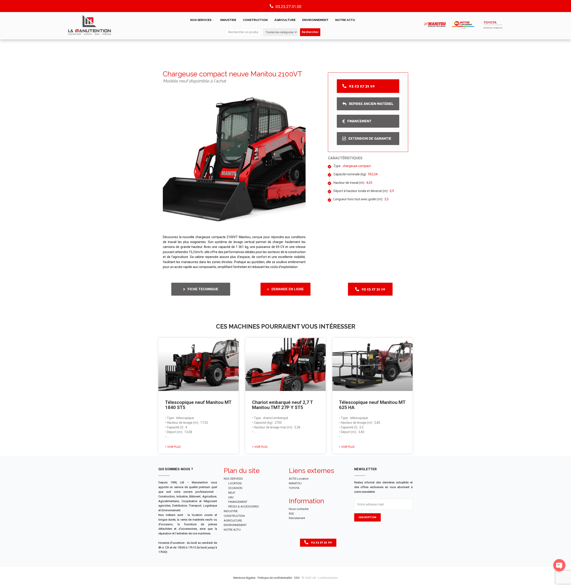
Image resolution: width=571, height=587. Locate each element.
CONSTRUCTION (255, 20)
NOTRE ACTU (345, 20)
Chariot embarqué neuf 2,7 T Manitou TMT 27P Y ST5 (282, 405)
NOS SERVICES (200, 20)
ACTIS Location (299, 478)
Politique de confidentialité (275, 577)
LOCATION (235, 483)
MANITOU (295, 483)
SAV (231, 497)
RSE (291, 513)
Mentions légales (244, 577)
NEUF (231, 492)
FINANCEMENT (237, 501)
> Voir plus (172, 446)
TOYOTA (294, 488)
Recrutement (297, 518)
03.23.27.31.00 (288, 6)
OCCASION (235, 488)
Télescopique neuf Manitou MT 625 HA (372, 405)
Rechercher (310, 32)
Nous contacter (299, 509)
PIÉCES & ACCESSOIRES (243, 506)
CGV (297, 577)
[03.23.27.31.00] (271, 6)
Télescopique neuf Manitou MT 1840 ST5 (198, 405)
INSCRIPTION (367, 517)
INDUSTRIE (228, 20)
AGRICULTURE (285, 20)
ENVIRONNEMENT (315, 20)
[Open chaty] (559, 565)
